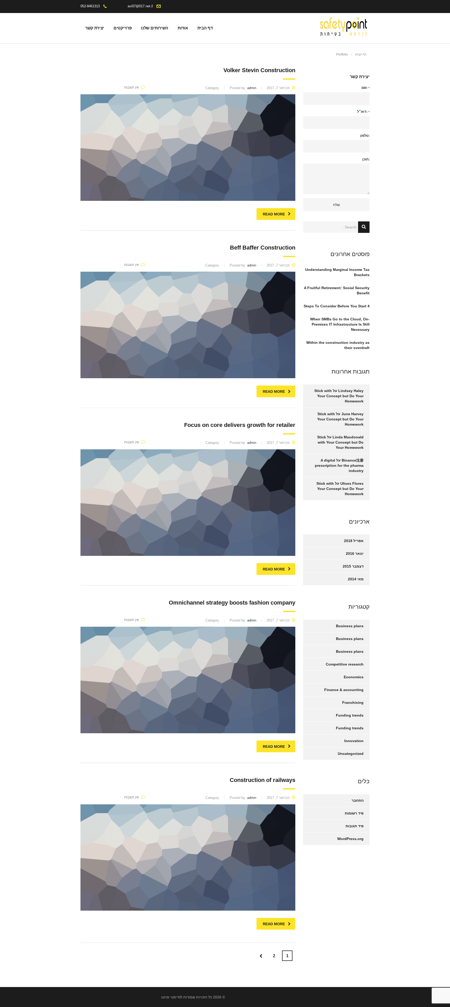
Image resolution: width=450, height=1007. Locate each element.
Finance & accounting (344, 690)
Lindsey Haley (351, 391)
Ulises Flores (352, 483)
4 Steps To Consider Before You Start (337, 306)
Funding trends (350, 715)
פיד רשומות (354, 813)
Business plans (350, 626)
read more (274, 214)
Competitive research (345, 664)
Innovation (354, 741)
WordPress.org (350, 839)
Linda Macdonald (348, 437)
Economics (354, 677)
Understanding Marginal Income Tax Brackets (337, 272)
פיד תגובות (355, 826)
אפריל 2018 (354, 541)
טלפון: (365, 136)
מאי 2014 (356, 579)
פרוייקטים (123, 28)
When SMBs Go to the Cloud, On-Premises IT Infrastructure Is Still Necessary (340, 324)
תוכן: (366, 159)
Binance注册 (353, 460)
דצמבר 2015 (353, 566)
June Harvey (352, 414)
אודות (183, 28)
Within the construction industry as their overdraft (338, 345)
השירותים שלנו (154, 28)
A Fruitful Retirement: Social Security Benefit (337, 290)
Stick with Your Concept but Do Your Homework (339, 396)
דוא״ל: (363, 112)
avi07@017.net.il (140, 6)
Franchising (353, 702)
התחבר (358, 800)
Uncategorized (351, 753)
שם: (365, 88)
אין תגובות (131, 87)
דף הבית (205, 28)
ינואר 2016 (355, 553)
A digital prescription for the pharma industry (339, 465)
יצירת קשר (94, 28)
